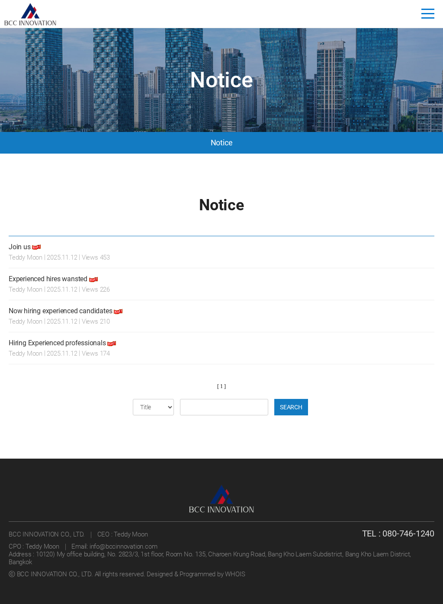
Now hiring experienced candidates (60, 311)
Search (291, 407)
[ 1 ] (221, 386)
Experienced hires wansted (48, 279)
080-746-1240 (408, 533)
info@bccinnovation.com (123, 546)
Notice (222, 142)
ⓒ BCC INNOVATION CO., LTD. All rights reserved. (78, 574)
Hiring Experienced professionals (58, 343)
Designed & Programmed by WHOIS (196, 574)
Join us (20, 247)
